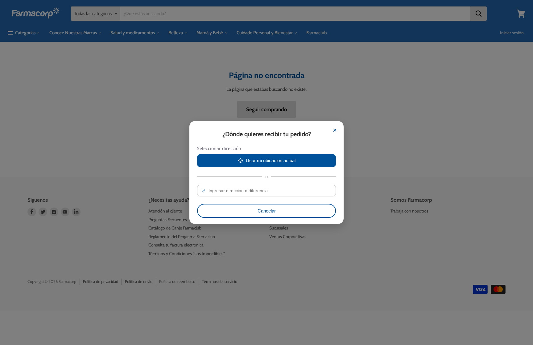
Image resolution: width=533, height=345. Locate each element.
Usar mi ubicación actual (270, 160)
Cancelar (267, 210)
